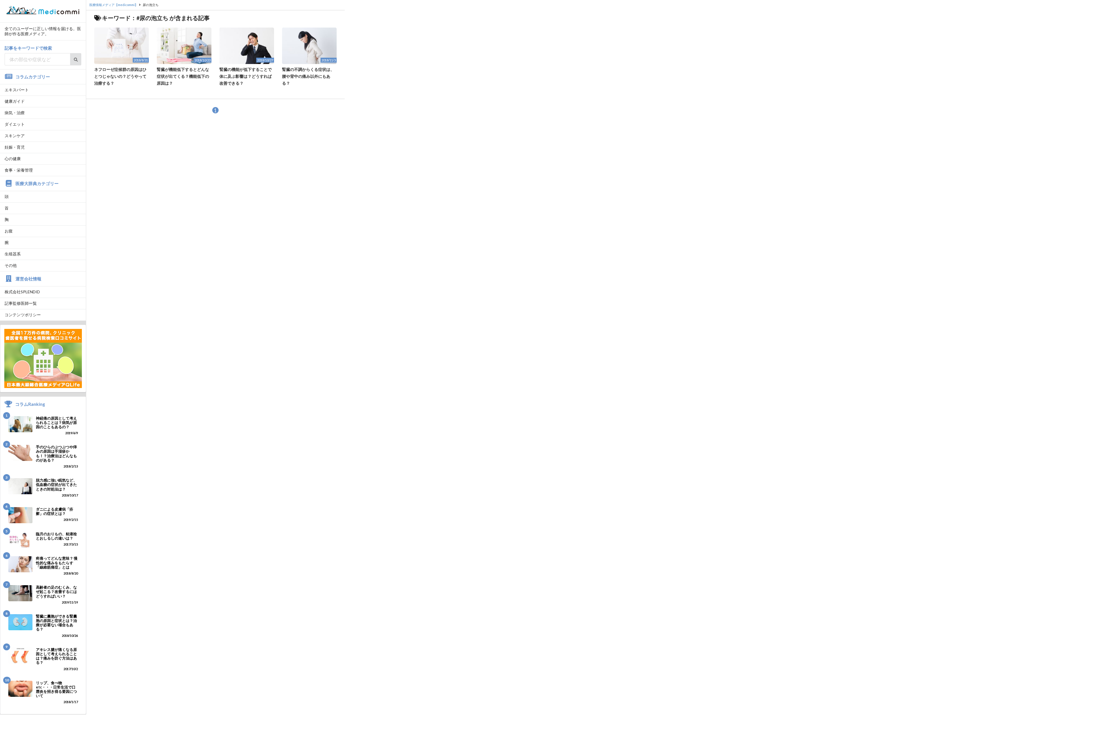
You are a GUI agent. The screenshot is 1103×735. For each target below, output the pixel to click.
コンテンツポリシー (23, 314)
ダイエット (15, 124)
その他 (11, 265)
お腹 (9, 230)
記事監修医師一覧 (21, 303)
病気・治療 (15, 112)
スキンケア (15, 135)
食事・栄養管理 (19, 170)
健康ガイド (15, 101)
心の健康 (13, 158)
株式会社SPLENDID (22, 291)
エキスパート (17, 89)
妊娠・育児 (15, 147)
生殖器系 (13, 253)
